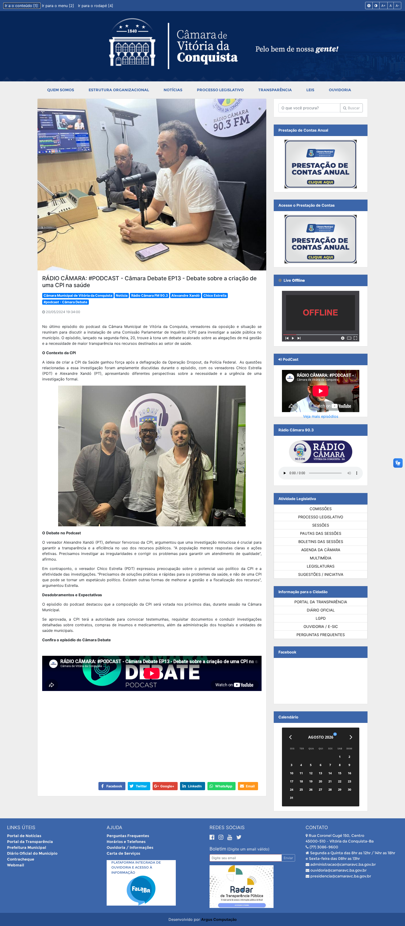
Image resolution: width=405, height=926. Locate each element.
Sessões (320, 525)
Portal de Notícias (24, 836)
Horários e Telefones (126, 841)
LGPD (321, 618)
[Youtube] (230, 837)
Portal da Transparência (320, 602)
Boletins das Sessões (320, 541)
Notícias (173, 90)
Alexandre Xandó (185, 295)
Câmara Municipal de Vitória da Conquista (78, 295)
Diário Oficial (321, 610)
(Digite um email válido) (248, 849)
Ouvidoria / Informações (130, 847)
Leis (310, 90)
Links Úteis (21, 827)
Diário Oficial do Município (32, 853)
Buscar (353, 108)
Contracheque (20, 859)
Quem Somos (60, 90)
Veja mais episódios (320, 416)
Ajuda (114, 827)
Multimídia (320, 558)
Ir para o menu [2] (58, 5)
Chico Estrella (214, 295)
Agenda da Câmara (320, 549)
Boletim (218, 849)
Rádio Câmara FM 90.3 (149, 295)
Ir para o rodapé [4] (95, 5)
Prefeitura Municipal (26, 847)
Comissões (321, 508)
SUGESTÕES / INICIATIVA (320, 574)
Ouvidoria (340, 90)
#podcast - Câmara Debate (65, 302)
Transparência (275, 90)
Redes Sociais (227, 827)
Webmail (15, 865)
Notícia (122, 295)
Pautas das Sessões (320, 533)
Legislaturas (320, 566)
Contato (317, 827)
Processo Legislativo (220, 90)
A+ (383, 6)
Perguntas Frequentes (320, 634)
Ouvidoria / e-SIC (321, 626)
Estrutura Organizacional (119, 90)
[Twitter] (238, 837)
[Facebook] (213, 837)
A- (397, 6)
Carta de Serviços (123, 853)
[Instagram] (221, 837)
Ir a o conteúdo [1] (22, 5)
